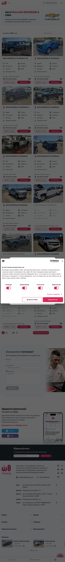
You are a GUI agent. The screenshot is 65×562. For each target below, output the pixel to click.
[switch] (24, 288)
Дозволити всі (52, 299)
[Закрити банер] (62, 261)
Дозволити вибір (32, 299)
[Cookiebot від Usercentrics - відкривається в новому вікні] (51, 261)
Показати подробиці (53, 294)
